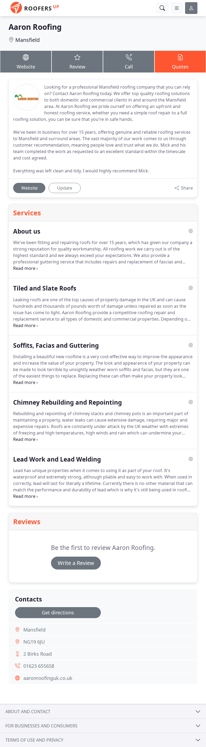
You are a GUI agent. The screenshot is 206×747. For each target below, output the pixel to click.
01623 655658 (38, 666)
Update (64, 188)
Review (77, 66)
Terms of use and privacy (34, 740)
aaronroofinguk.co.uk (47, 678)
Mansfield (27, 39)
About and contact (27, 712)
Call (129, 66)
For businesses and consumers (41, 726)
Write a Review (76, 563)
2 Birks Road (37, 654)
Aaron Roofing (35, 27)
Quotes (180, 66)
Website (26, 66)
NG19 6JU (34, 642)
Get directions (58, 612)
